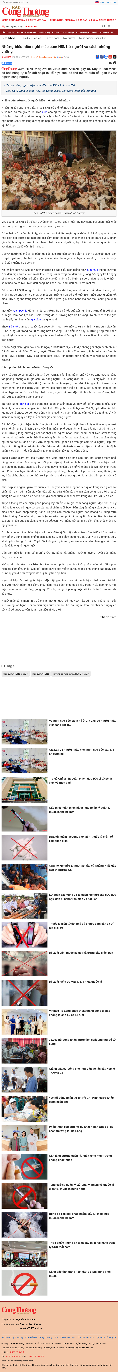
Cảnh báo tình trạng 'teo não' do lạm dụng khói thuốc (80, 1273)
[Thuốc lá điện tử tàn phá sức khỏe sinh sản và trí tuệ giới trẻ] (24, 935)
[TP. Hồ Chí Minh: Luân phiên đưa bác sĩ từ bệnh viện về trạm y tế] (24, 789)
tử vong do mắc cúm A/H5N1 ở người (71, 674)
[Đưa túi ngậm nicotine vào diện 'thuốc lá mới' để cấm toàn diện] (24, 847)
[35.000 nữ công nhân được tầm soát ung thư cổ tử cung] (24, 1051)
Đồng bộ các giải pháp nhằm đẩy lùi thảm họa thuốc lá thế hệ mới (79, 1216)
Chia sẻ (8, 63)
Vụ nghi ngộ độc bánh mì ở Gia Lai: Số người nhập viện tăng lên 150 (82, 722)
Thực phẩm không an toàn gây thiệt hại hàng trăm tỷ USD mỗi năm (82, 1244)
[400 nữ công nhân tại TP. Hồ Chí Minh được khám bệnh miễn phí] (24, 1108)
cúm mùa (92, 269)
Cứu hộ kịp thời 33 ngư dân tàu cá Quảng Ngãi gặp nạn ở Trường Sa (82, 867)
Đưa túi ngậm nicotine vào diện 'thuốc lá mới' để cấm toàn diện (81, 838)
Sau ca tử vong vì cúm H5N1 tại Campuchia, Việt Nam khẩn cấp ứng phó (51, 90)
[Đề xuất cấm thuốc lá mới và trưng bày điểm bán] (24, 963)
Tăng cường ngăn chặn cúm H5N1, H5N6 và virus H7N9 (40, 85)
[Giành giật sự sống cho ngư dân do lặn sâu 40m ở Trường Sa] (24, 1079)
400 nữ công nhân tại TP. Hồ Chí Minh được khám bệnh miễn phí (81, 1099)
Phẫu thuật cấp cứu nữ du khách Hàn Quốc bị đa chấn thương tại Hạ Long (81, 1128)
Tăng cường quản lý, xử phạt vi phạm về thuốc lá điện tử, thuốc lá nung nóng (81, 1186)
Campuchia (20, 310)
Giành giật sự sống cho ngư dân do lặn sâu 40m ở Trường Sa (82, 1070)
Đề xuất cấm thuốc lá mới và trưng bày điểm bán (81, 952)
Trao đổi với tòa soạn (65, 1337)
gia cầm (36, 319)
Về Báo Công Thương (12, 1337)
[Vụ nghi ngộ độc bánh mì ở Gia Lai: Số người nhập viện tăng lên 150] (24, 731)
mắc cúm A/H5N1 (40, 674)
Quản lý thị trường (48, 32)
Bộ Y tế (13, 326)
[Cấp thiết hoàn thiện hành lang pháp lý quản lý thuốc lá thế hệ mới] (24, 819)
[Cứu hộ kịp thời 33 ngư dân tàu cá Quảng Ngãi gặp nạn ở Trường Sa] (24, 876)
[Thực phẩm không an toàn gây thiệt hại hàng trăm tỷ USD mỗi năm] (24, 1254)
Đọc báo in (84, 20)
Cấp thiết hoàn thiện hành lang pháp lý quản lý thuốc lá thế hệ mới (79, 809)
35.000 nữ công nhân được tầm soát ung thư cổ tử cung (82, 1041)
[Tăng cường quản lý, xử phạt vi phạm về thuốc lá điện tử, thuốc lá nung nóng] (24, 1195)
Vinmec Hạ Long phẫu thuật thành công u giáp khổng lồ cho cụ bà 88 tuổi (79, 1012)
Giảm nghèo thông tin (105, 20)
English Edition (108, 2)
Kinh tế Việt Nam (37, 20)
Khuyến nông (52, 38)
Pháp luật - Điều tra (102, 32)
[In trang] (114, 63)
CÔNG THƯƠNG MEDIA (13, 20)
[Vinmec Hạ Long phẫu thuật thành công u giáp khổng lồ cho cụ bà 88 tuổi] (24, 1022)
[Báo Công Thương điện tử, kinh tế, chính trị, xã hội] (25, 11)
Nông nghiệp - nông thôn (92, 38)
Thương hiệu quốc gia (62, 20)
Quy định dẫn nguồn (106, 1337)
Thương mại (67, 32)
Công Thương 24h (26, 32)
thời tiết (24, 403)
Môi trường (69, 38)
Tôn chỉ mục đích (86, 1337)
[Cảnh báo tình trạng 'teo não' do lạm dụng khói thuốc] (24, 1283)
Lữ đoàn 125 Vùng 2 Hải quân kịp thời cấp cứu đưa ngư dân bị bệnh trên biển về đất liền (82, 896)
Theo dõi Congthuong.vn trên (43, 57)
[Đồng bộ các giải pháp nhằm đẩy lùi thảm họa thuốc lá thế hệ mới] (24, 1225)
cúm (44, 112)
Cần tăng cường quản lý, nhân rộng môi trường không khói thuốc (80, 1157)
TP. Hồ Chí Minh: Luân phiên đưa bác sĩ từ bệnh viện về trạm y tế (80, 780)
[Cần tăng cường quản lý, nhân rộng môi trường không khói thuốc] (24, 1167)
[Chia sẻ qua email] (110, 63)
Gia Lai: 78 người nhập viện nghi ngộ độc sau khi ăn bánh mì (81, 751)
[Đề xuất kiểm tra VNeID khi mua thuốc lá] (24, 992)
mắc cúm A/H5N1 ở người (15, 674)
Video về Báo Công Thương (38, 1337)
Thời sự (11, 32)
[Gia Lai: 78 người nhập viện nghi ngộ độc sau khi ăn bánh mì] (24, 760)
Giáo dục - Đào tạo (31, 38)
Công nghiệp (83, 32)
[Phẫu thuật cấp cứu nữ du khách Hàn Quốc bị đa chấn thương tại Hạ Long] (24, 1138)
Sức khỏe (8, 38)
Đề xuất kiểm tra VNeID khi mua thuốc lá (75, 981)
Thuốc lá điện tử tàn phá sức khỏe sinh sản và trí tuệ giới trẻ (81, 925)
